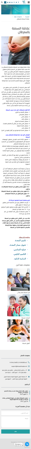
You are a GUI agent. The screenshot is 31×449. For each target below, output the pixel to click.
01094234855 (14, 362)
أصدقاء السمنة (25, 318)
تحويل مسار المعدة (18, 245)
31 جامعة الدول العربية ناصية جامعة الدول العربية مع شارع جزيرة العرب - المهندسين (15, 377)
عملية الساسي (20, 249)
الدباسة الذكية (20, 259)
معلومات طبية (18, 17)
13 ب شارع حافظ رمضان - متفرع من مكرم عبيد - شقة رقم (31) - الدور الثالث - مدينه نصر (14, 371)
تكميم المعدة (20, 240)
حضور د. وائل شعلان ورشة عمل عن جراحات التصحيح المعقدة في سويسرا (16, 391)
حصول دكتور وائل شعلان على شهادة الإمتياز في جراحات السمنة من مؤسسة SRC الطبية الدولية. (15, 399)
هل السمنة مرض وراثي (23, 292)
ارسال (15, 431)
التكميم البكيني (20, 254)
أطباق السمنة (26, 343)
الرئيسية (27, 17)
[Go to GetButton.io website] (27, 447)
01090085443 (23, 362)
